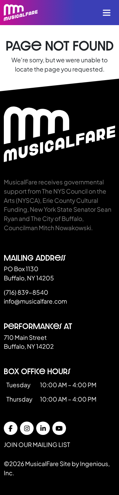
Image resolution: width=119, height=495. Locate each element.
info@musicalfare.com (35, 301)
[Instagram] (27, 428)
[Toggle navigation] (106, 13)
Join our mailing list (37, 444)
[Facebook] (10, 428)
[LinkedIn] (43, 428)
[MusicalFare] (21, 13)
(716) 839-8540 (26, 292)
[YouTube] (59, 428)
